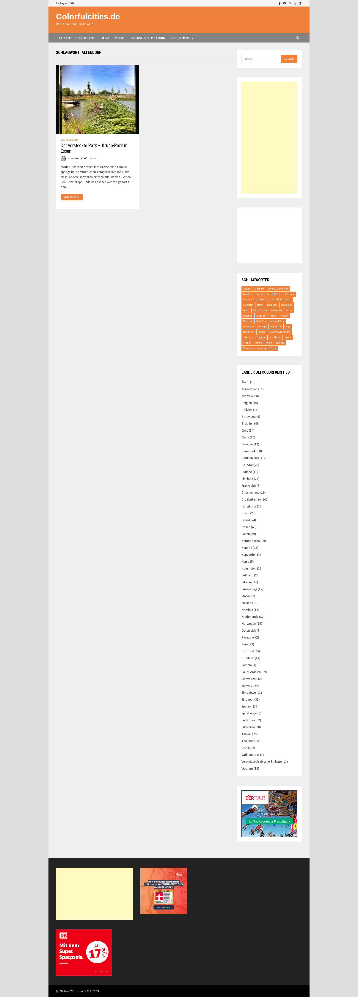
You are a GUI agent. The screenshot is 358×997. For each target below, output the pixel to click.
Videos (120, 38)
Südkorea (248, 727)
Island (246, 310)
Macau (246, 596)
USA (244, 748)
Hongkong (286, 304)
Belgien (246, 403)
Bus (268, 294)
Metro (273, 315)
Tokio (269, 342)
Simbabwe (248, 692)
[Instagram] (295, 3)
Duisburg (262, 299)
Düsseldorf (276, 299)
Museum (284, 315)
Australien (248, 396)
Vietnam (247, 768)
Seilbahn (247, 337)
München (247, 321)
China (245, 437)
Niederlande (249, 616)
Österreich (248, 630)
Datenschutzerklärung (148, 38)
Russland (247, 658)
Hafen (260, 304)
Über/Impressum (182, 38)
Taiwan (246, 734)
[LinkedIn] (300, 3)
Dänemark (248, 451)
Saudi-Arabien (251, 672)
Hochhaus (272, 304)
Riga (287, 326)
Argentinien (249, 389)
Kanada (246, 547)
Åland (245, 382)
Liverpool (261, 315)
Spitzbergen (249, 713)
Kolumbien (248, 568)
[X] (290, 3)
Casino (277, 294)
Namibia (247, 610)
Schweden (248, 679)
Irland (245, 513)
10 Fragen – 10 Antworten (77, 38)
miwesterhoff (79, 158)
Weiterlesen (71, 197)
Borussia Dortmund (278, 288)
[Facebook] (280, 3)
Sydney (247, 342)
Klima (105, 38)
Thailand (247, 741)
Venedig (262, 348)
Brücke (259, 294)
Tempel (258, 342)
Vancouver (248, 348)
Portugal (262, 326)
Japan (245, 534)
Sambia (246, 665)
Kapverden (248, 554)
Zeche (273, 348)
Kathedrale (276, 310)
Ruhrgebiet (249, 332)
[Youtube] (285, 3)
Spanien (246, 706)
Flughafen (248, 304)
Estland (246, 472)
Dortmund (248, 299)
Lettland (247, 575)
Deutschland (69, 139)
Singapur (261, 337)
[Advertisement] (269, 138)
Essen (288, 299)
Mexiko (246, 603)
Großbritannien (251, 499)
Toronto (280, 342)
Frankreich (248, 485)
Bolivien (246, 410)
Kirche (289, 310)
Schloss (262, 332)
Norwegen (248, 326)
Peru (244, 644)
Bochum (259, 288)
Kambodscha (260, 310)
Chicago (289, 294)
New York (261, 321)
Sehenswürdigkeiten (280, 332)
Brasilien (247, 294)
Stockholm (275, 337)
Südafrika (248, 720)
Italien (245, 527)
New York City (277, 321)
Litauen (246, 582)
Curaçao (247, 444)
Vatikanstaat (250, 754)
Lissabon (247, 315)
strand (288, 337)
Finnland (247, 479)
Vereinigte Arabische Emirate (261, 761)
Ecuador (247, 465)
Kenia (245, 561)
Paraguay (248, 637)
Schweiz (247, 685)
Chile (244, 430)
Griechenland (250, 492)
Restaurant (276, 326)
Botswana (248, 416)
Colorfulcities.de (88, 16)
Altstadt (247, 288)
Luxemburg (249, 589)
